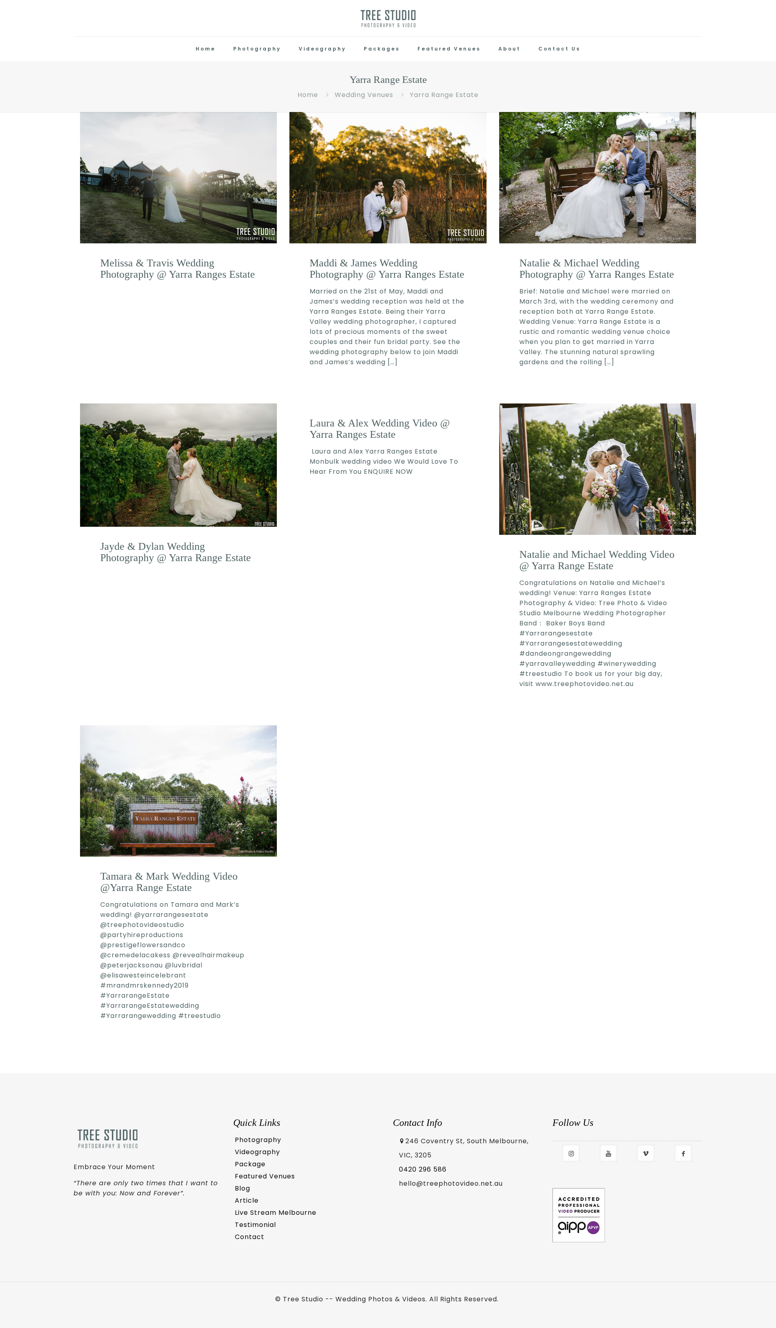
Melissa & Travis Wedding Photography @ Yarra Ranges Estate (177, 268)
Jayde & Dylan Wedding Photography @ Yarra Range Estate (175, 552)
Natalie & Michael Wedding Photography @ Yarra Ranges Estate (596, 268)
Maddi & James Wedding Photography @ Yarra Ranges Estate (387, 268)
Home (307, 94)
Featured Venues (265, 1176)
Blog (242, 1188)
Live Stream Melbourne (275, 1212)
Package (250, 1164)
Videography (257, 1152)
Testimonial (255, 1224)
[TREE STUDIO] (388, 18)
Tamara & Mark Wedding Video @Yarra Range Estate (169, 881)
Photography (258, 1139)
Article (247, 1200)
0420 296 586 (423, 1169)
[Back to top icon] (736, 1310)
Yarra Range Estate (444, 94)
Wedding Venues (364, 94)
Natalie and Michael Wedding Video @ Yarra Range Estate (597, 560)
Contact (249, 1236)
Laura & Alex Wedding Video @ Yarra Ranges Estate (380, 428)
